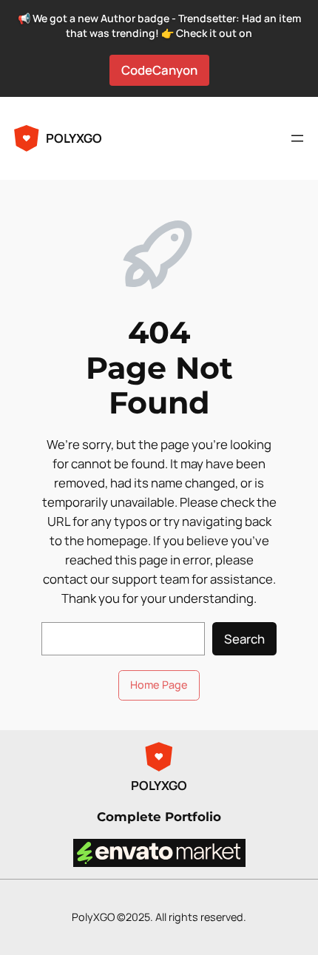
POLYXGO (74, 137)
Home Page (159, 685)
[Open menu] (297, 138)
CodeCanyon (159, 69)
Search (244, 638)
